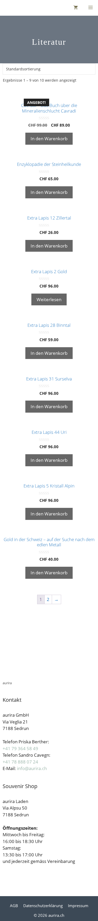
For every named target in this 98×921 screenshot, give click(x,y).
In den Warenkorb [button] (49, 139)
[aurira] (5, 8)
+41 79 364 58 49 (20, 748)
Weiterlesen (49, 299)
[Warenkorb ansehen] (75, 8)
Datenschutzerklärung (43, 905)
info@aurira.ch (32, 768)
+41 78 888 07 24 (20, 762)
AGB (14, 905)
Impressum (78, 905)
